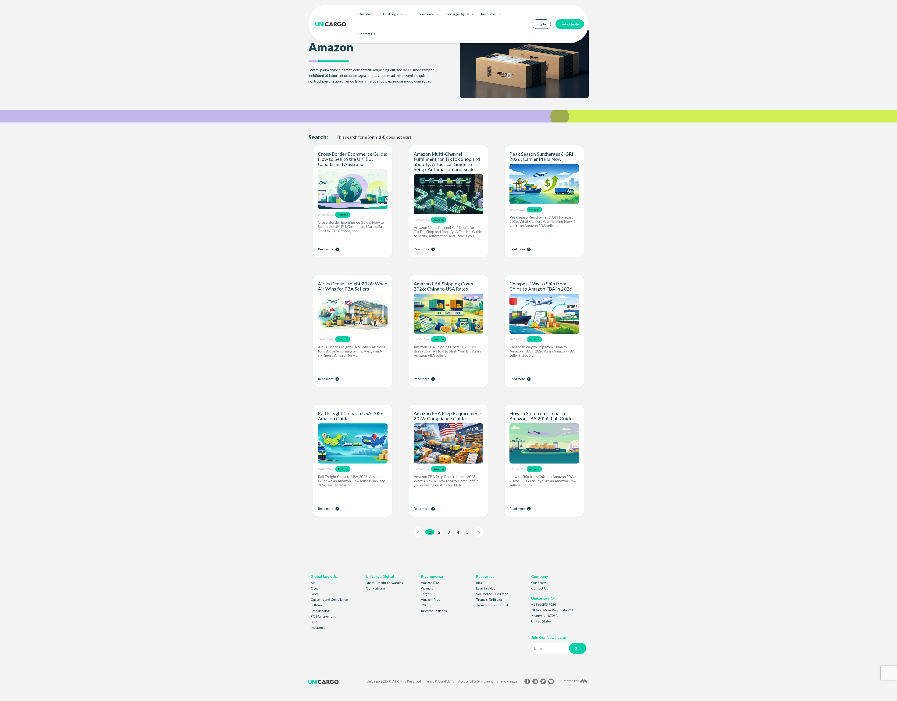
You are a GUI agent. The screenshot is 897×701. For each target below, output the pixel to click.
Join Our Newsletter (548, 637)
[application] (406, 14)
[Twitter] (543, 681)
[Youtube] (551, 681)
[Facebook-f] (527, 681)
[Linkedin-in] (535, 681)
